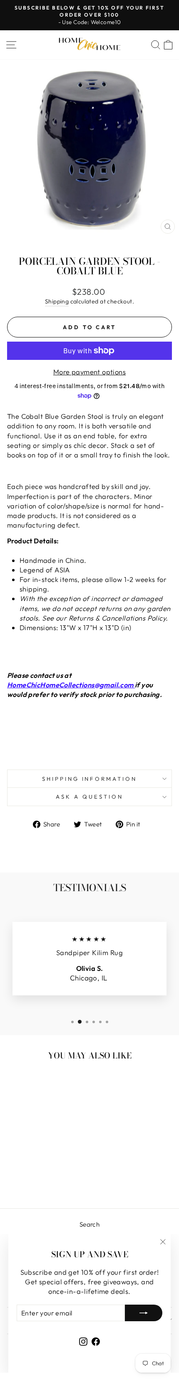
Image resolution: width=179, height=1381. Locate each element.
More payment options (89, 371)
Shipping (57, 301)
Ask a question (89, 796)
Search (89, 1224)
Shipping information (89, 778)
